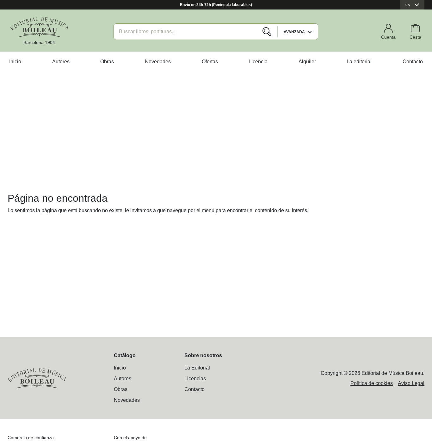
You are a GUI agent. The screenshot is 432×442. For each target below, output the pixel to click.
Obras (107, 61)
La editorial (359, 61)
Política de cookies (371, 383)
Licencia (258, 61)
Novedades (158, 61)
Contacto (413, 61)
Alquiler (307, 61)
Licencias (195, 378)
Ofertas (210, 61)
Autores (61, 61)
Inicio (15, 61)
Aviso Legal (411, 383)
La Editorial (197, 367)
